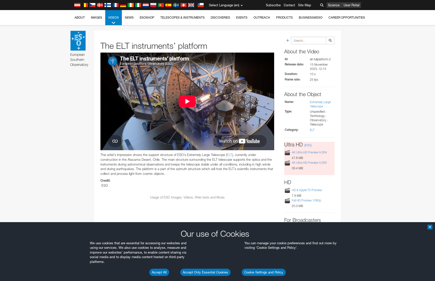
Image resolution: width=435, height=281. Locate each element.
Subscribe (273, 5)
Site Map (304, 5)
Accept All (159, 272)
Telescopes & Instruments (182, 17)
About (80, 17)
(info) (308, 145)
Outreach (261, 17)
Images (96, 17)
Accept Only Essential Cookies (205, 272)
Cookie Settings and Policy (263, 272)
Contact (289, 5)
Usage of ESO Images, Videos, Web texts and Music (187, 197)
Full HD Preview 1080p (306, 200)
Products (284, 17)
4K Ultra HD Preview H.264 (309, 152)
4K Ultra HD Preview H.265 (309, 163)
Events (241, 17)
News (129, 17)
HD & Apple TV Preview (307, 190)
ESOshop (147, 17)
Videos (113, 17)
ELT (229, 155)
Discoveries (220, 17)
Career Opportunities (347, 17)
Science (334, 5)
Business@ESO (310, 17)
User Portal (351, 5)
